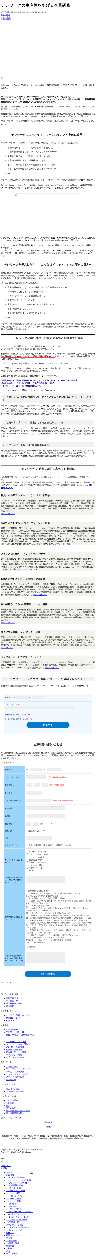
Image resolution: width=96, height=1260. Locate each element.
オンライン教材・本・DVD (18, 1015)
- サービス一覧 (13, 1198)
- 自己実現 (11, 1240)
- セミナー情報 (13, 1201)
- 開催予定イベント (15, 1196)
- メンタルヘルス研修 (16, 1183)
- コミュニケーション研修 (18, 1180)
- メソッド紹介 (13, 1209)
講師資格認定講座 (14, 1003)
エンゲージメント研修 (16, 1042)
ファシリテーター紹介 (16, 1091)
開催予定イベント (14, 998)
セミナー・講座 (13, 1193)
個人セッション (13, 1089)
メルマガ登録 (12, 1100)
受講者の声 (11, 1080)
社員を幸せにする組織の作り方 (20, 1035)
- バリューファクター (16, 1214)
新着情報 (10, 1246)
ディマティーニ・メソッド (18, 1069)
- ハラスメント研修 (15, 1191)
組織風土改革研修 (14, 1049)
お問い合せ (11, 1108)
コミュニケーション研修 (17, 1044)
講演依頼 (10, 1006)
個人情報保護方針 (14, 1113)
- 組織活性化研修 (14, 1185)
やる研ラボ (11, 1020)
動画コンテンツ (13, 1018)
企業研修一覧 (12, 1029)
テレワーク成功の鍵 (15, 1032)
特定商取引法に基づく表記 (18, 1111)
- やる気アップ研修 (15, 1177)
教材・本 (10, 1233)
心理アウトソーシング (16, 1057)
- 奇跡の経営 (12, 1243)
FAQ (8, 1106)
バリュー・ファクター (16, 1072)
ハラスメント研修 (14, 1055)
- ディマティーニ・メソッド (19, 1212)
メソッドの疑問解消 (15, 1077)
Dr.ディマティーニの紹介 (17, 1074)
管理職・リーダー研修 (16, 1052)
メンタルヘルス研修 (15, 1047)
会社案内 (10, 1103)
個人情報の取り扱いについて (16, 715)
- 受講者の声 (12, 1222)
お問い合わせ (12, 1253)
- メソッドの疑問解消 (16, 1219)
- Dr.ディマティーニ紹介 (18, 1217)
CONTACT (6, 1166)
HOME (4, 1168)
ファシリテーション (15, 1225)
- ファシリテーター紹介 (17, 1227)
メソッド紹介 (12, 1066)
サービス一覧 (12, 1001)
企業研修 (10, 1175)
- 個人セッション (14, 1230)
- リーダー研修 (13, 1188)
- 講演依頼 (11, 1204)
